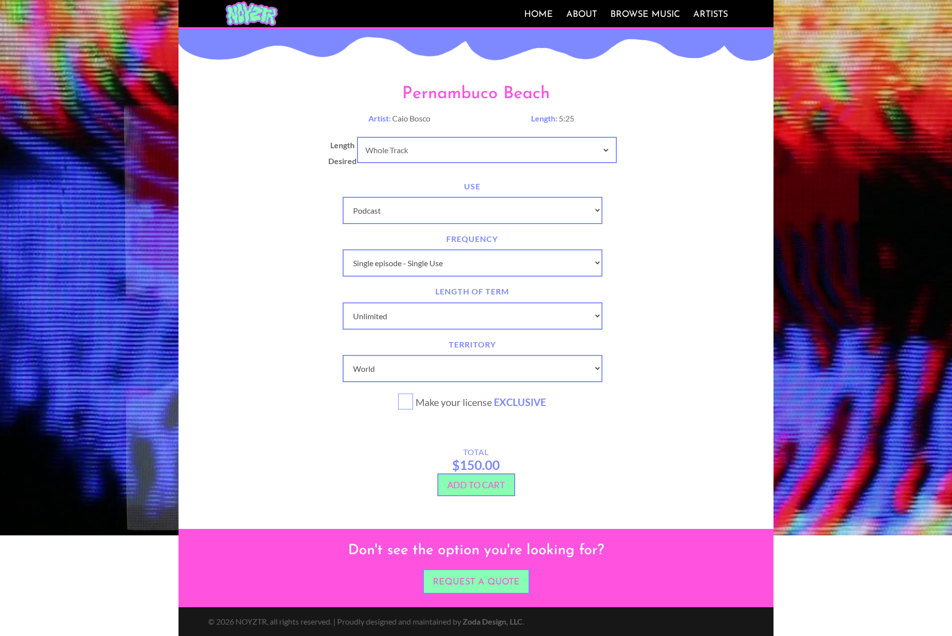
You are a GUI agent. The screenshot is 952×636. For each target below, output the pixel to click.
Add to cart (476, 484)
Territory (472, 344)
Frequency (472, 238)
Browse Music (645, 14)
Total (476, 452)
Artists (710, 14)
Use (472, 186)
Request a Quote (476, 582)
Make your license (481, 402)
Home (538, 14)
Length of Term (472, 291)
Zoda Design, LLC (493, 621)
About (581, 14)
